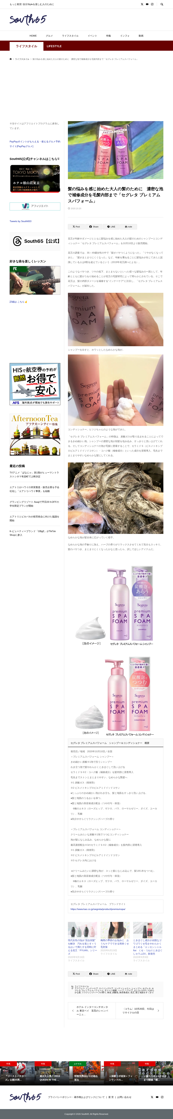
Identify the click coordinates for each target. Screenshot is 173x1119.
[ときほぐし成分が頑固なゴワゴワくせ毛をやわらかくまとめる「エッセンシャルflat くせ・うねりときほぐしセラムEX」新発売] (147, 930)
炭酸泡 (115, 992)
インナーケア (92, 988)
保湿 (109, 992)
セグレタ (147, 988)
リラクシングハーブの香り (94, 992)
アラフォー (80, 988)
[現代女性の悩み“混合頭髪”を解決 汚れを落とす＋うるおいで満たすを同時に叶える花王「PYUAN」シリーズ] (82, 930)
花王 (132, 992)
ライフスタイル (70, 35)
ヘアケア (129, 990)
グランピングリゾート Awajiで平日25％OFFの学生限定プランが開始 (34, 504)
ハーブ (121, 990)
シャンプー (136, 988)
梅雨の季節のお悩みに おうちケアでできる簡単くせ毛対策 (115, 943)
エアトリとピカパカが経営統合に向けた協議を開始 (34, 518)
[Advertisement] (86, 91)
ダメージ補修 (111, 990)
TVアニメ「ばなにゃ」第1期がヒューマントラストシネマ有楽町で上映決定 (34, 474)
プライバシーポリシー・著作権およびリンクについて (76, 1097)
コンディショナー (122, 988)
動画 (141, 35)
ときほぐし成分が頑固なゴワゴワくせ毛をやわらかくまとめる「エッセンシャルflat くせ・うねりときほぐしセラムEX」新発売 (147, 947)
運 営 (111, 1097)
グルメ (49, 35)
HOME (33, 35)
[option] (17, 1073)
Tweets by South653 (20, 221)
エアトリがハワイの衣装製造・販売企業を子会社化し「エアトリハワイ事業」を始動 (34, 489)
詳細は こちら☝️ (18, 301)
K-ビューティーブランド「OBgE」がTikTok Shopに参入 (33, 533)
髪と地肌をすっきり (144, 992)
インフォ (125, 35)
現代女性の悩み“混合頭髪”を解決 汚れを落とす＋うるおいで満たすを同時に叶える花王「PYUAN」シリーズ (82, 947)
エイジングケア (106, 988)
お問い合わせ (124, 1097)
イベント (92, 35)
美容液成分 (124, 992)
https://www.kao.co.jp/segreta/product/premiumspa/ (98, 909)
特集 (108, 35)
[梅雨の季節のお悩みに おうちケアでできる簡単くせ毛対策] (115, 930)
